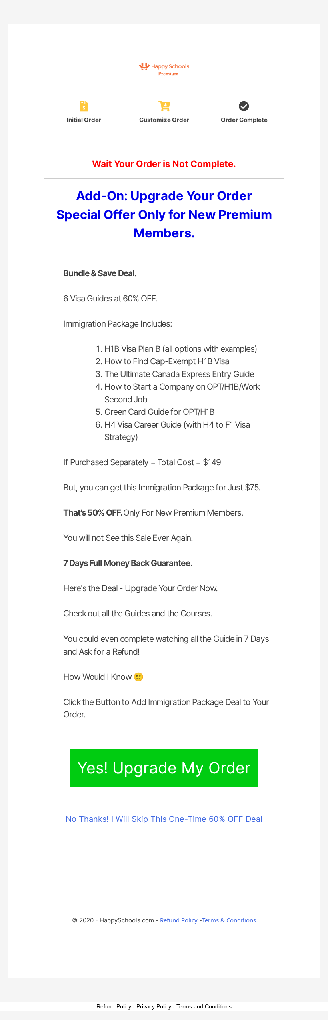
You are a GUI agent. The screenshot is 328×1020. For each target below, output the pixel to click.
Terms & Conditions (229, 920)
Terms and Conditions (204, 1006)
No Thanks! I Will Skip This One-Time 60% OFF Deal (164, 819)
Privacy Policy (153, 1006)
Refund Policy (179, 920)
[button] (164, 768)
